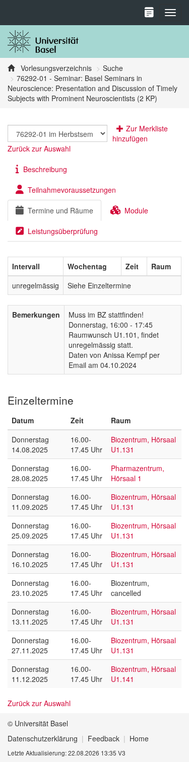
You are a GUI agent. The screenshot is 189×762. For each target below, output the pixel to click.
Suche (113, 68)
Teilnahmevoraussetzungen (72, 190)
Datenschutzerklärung (43, 738)
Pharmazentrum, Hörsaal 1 (137, 473)
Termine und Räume (60, 210)
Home (139, 738)
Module (136, 210)
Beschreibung (45, 169)
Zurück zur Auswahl (39, 148)
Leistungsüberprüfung (63, 231)
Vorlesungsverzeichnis (55, 68)
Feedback (103, 738)
